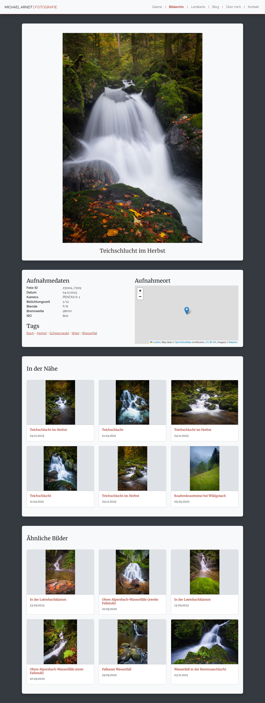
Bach (30, 333)
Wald (75, 333)
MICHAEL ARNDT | (31, 7)
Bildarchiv (176, 7)
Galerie (157, 7)
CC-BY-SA (210, 342)
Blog (215, 7)
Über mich (233, 7)
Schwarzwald (59, 333)
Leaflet (156, 342)
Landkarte (198, 7)
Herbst (42, 333)
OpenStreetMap (183, 342)
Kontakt (253, 7)
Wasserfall (89, 333)
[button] (186, 311)
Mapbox (233, 342)
